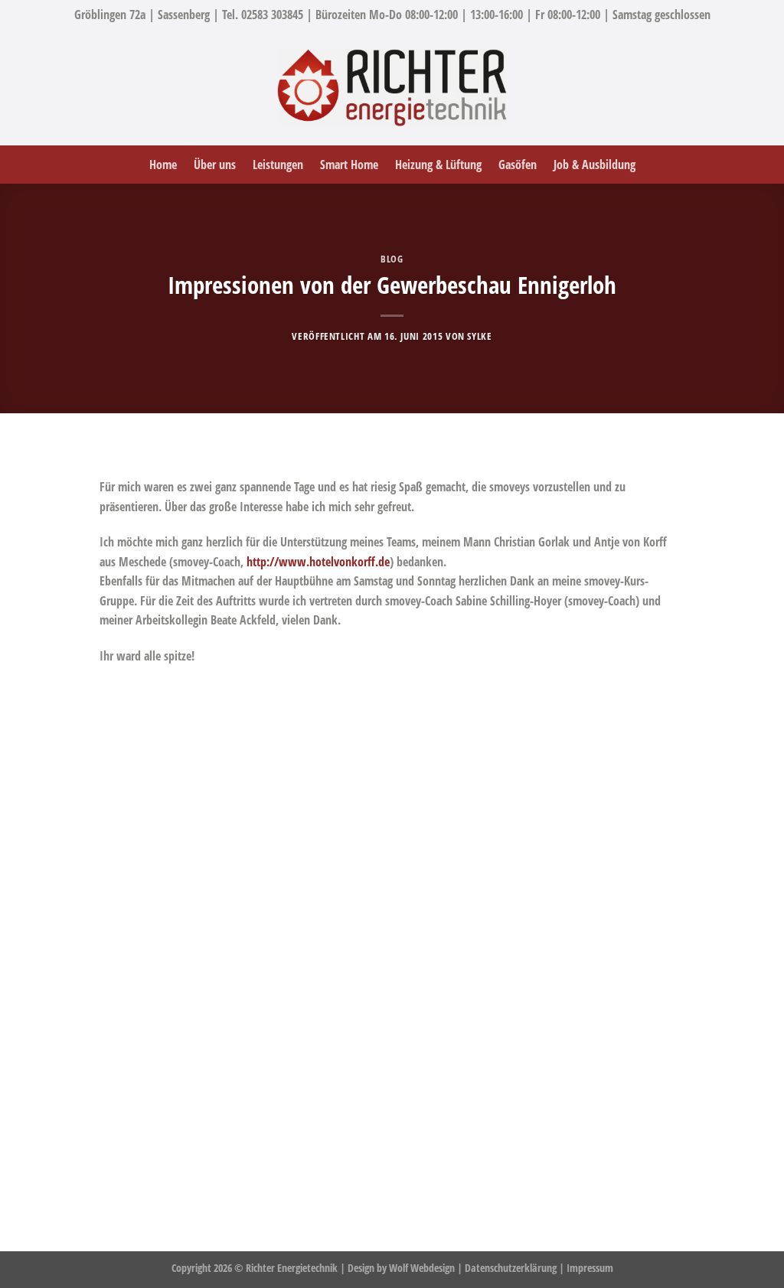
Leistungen (278, 164)
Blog (392, 259)
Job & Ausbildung (594, 164)
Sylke (479, 336)
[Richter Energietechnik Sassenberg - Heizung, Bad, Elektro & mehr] (392, 88)
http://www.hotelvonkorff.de (318, 561)
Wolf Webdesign (423, 1267)
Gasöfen (517, 164)
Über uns (215, 164)
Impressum (590, 1267)
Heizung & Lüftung (438, 164)
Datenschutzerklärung (511, 1267)
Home (163, 164)
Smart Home (349, 164)
